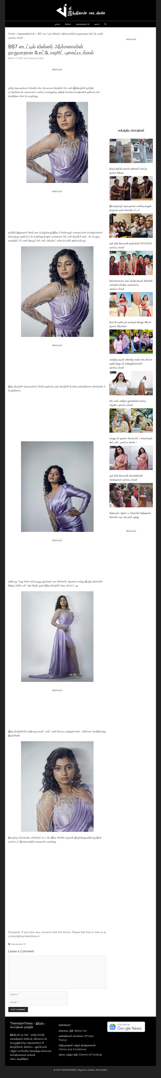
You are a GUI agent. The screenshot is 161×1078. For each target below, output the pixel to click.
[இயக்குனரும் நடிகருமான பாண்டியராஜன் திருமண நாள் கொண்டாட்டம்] (131, 189)
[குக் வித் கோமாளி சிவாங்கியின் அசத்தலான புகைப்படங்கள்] (131, 458)
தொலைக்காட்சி (82, 24)
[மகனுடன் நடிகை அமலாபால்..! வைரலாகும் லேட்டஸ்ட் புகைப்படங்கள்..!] (131, 421)
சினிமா (68, 24)
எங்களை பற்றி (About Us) (73, 1030)
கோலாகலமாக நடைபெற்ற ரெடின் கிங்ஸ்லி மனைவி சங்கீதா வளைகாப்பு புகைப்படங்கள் (131, 284)
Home (11, 33)
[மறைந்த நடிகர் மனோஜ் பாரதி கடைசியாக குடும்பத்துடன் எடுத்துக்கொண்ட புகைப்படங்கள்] (131, 342)
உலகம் (96, 24)
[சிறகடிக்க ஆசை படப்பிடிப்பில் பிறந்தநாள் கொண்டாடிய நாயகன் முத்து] (131, 495)
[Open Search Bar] (105, 24)
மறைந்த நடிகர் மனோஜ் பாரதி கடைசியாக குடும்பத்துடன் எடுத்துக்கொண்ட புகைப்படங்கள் (130, 363)
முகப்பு (57, 24)
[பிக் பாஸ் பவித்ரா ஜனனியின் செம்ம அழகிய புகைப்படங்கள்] (131, 383)
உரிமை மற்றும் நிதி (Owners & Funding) (80, 1054)
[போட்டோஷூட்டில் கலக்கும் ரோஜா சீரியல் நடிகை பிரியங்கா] (131, 305)
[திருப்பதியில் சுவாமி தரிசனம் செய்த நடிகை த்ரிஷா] (131, 151)
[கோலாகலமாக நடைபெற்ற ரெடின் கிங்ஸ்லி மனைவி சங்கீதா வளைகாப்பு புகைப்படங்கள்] (131, 263)
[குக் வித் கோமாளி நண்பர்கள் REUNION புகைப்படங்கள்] (131, 226)
